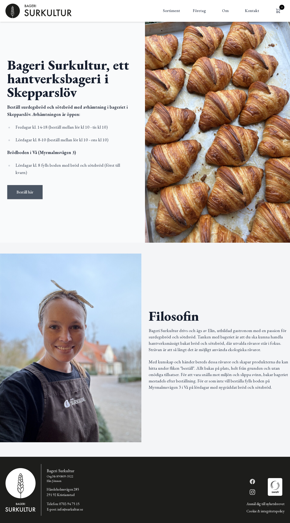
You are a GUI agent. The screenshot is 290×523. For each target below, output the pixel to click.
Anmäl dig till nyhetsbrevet (265, 503)
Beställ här (25, 192)
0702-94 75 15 (69, 503)
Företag (199, 10)
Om (225, 10)
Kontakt (252, 10)
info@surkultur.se (70, 509)
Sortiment (171, 10)
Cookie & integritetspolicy (265, 511)
